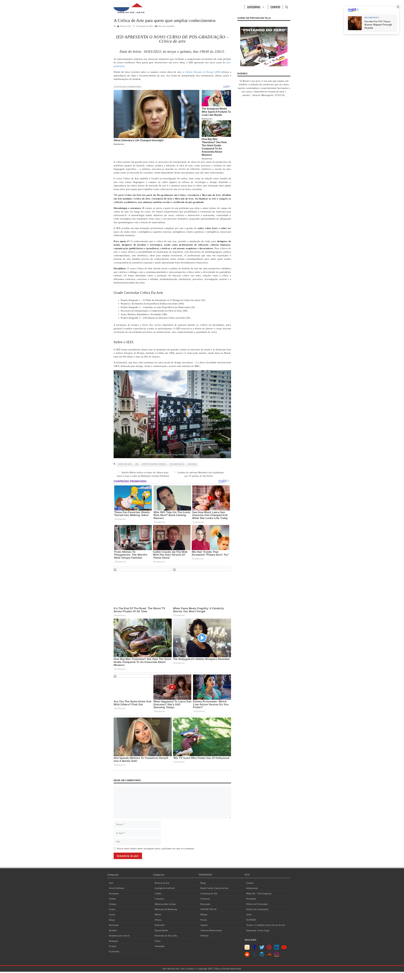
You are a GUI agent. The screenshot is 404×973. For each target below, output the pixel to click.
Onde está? (160, 925)
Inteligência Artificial (165, 888)
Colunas (112, 904)
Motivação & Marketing (166, 909)
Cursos (112, 914)
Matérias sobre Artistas (165, 904)
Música (158, 914)
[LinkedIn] (276, 949)
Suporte (204, 925)
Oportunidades (161, 930)
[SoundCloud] (269, 956)
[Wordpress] (261, 956)
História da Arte (162, 883)
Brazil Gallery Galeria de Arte (214, 888)
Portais (203, 920)
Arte (111, 883)
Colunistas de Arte (208, 893)
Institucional (252, 888)
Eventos (112, 946)
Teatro (158, 941)
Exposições (114, 951)
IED (136, 464)
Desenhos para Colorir (119, 935)
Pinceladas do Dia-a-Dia (166, 935)
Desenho (113, 930)
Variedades (160, 946)
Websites (204, 935)
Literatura (159, 899)
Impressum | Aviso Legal (257, 930)
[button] (286, 7)
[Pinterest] (269, 949)
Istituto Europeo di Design (154, 464)
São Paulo (191, 464)
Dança (112, 920)
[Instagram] (276, 956)
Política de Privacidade (257, 904)
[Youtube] (284, 949)
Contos (112, 909)
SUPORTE (251, 920)
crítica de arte (125, 464)
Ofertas (158, 920)
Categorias (254, 7)
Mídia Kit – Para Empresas (258, 893)
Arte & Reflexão (116, 888)
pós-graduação (177, 464)
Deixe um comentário (166, 26)
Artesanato (114, 893)
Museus (203, 914)
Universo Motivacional (211, 930)
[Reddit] (247, 956)
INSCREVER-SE (208, 909)
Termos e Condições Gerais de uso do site (265, 925)
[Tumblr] (254, 956)
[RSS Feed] (247, 949)
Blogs (203, 883)
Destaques (113, 941)
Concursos (205, 899)
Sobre (249, 914)
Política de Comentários (257, 909)
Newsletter (251, 899)
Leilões (158, 893)
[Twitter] (261, 949)
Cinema (112, 899)
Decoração (114, 925)
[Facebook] (254, 949)
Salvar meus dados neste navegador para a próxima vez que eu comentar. (156, 848)
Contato (275, 7)
